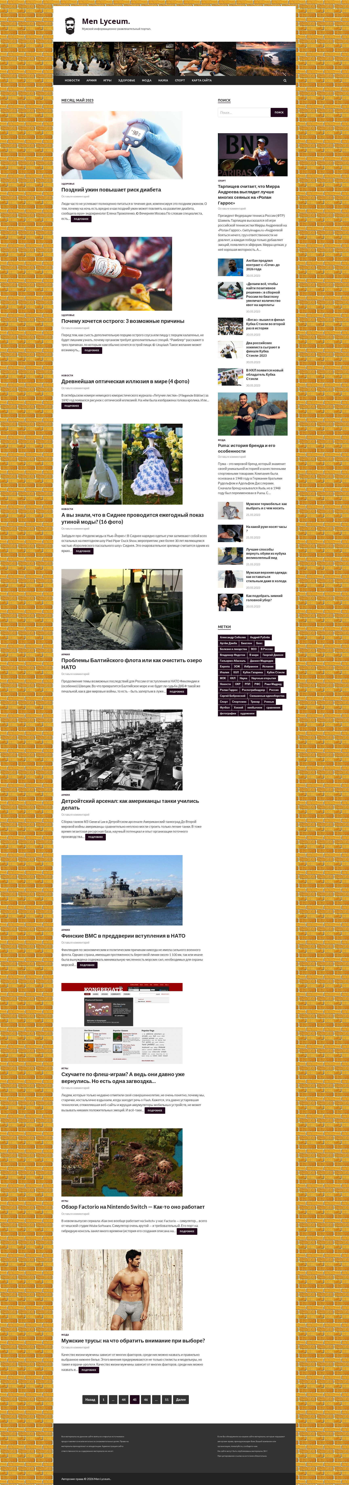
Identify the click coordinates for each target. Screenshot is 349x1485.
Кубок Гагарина (253, 672)
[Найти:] (253, 112)
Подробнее (81, 219)
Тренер (255, 701)
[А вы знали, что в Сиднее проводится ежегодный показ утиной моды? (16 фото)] (135, 466)
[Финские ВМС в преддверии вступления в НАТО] (135, 892)
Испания (267, 666)
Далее (181, 1399)
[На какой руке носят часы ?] (230, 541)
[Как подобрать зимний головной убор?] (230, 610)
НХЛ (232, 678)
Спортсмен (239, 701)
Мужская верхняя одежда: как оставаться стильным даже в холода (266, 576)
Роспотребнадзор (253, 689)
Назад (90, 1399)
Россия (274, 689)
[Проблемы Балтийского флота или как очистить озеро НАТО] (135, 611)
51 (167, 1399)
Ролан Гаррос (229, 689)
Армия (91, 80)
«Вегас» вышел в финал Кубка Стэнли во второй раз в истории (265, 324)
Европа (225, 666)
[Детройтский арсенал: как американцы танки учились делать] (135, 752)
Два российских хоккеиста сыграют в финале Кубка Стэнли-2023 (263, 349)
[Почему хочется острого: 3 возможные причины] (135, 275)
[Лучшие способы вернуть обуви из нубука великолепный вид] (230, 563)
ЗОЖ (237, 666)
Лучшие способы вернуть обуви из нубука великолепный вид (266, 553)
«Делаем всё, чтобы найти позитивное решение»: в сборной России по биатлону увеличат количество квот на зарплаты (263, 294)
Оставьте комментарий (75, 196)
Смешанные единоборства (267, 695)
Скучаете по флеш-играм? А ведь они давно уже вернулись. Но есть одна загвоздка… (123, 1077)
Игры (107, 80)
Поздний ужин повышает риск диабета (111, 189)
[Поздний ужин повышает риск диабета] (135, 147)
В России (267, 649)
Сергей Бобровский (232, 695)
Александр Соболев (233, 637)
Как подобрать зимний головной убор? (264, 598)
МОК (223, 678)
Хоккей (238, 707)
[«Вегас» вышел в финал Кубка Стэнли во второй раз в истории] (230, 334)
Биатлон (246, 643)
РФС (257, 684)
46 (146, 1399)
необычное (254, 707)
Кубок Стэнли (276, 672)
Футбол (225, 707)
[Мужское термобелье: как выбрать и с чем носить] (230, 518)
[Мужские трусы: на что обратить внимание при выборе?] (135, 1291)
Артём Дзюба (228, 643)
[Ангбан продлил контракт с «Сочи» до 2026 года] (230, 275)
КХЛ (236, 672)
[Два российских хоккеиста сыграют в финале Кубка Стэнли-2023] (230, 357)
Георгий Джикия (273, 654)
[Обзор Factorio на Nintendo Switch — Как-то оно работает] (135, 1164)
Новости (72, 80)
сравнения (273, 707)
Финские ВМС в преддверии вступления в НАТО (123, 935)
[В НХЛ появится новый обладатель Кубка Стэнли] (230, 384)
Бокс (259, 643)
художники (247, 713)
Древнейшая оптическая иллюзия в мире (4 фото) (125, 381)
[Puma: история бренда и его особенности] (253, 436)
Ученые (269, 701)
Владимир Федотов (232, 654)
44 (123, 1399)
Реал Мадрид (273, 684)
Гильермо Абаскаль (233, 660)
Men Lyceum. (106, 21)
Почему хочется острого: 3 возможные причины (122, 321)
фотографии (228, 713)
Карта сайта (202, 80)
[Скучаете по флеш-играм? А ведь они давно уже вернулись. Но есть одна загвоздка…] (135, 1025)
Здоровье (126, 80)
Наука (163, 80)
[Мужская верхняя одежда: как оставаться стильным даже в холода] (230, 586)
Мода (146, 80)
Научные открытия (263, 678)
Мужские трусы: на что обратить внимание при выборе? (133, 1340)
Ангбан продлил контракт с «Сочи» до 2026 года (263, 264)
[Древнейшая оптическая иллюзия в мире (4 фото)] (135, 371)
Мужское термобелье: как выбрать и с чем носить (266, 506)
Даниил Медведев (261, 660)
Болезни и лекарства (233, 649)
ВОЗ (253, 649)
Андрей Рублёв (260, 637)
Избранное (251, 666)
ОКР (238, 684)
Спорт (180, 80)
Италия (224, 672)
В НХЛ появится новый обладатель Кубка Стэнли (264, 374)
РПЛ (247, 684)
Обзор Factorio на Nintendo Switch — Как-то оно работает (133, 1206)
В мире (254, 654)
